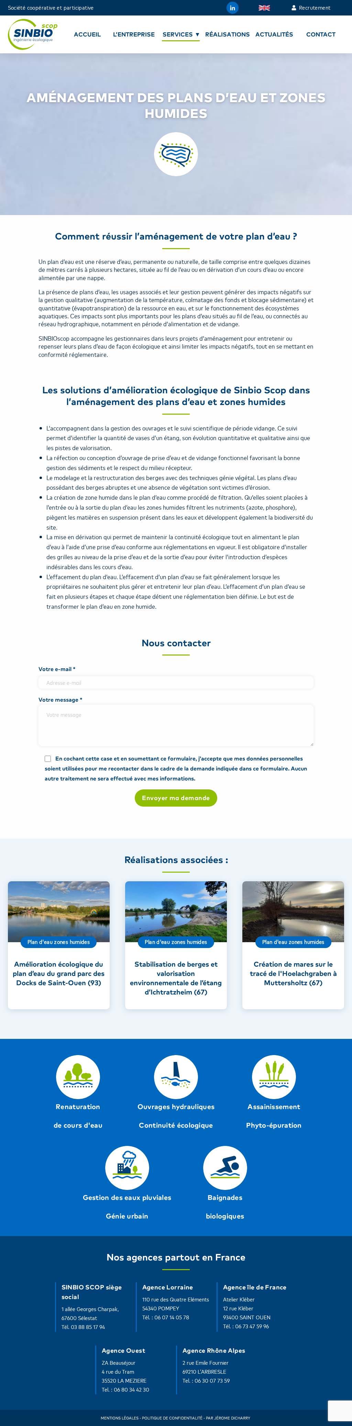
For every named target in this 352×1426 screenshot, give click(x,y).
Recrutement (314, 7)
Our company (265, 8)
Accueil (87, 34)
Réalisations (227, 34)
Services (178, 34)
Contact (321, 34)
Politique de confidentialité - (173, 1418)
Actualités (274, 34)
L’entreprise (134, 34)
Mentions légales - (121, 1418)
